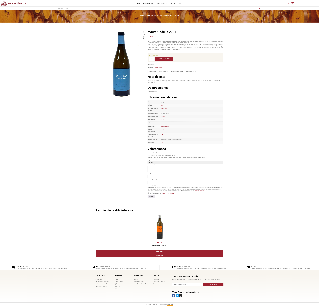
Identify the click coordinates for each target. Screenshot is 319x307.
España (162, 120)
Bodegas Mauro (165, 126)
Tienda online (119, 281)
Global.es (170, 304)
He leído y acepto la (162, 193)
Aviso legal (99, 279)
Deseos (155, 284)
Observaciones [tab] (163, 71)
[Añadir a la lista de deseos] (144, 32)
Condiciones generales (102, 281)
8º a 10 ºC (163, 134)
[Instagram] (180, 295)
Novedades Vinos (139, 281)
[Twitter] (177, 295)
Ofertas (136, 279)
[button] (97, 234)
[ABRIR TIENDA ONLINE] (166, 3)
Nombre (150, 174)
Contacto (117, 286)
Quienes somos (119, 284)
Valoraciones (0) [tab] (191, 71)
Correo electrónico (153, 180)
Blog (116, 289)
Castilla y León (164, 108)
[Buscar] (260, 8)
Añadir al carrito (164, 59)
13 (161, 129)
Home (142, 15)
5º (163, 129)
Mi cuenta (156, 279)
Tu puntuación (152, 160)
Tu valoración (152, 165)
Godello (163, 116)
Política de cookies (101, 286)
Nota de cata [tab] (152, 71)
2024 (162, 105)
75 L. (163, 142)
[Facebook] (173, 295)
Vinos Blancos (157, 15)
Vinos (148, 15)
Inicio (116, 279)
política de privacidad (199, 190)
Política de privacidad (167, 193)
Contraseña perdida (159, 281)
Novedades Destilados (140, 284)
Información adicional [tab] (177, 71)
